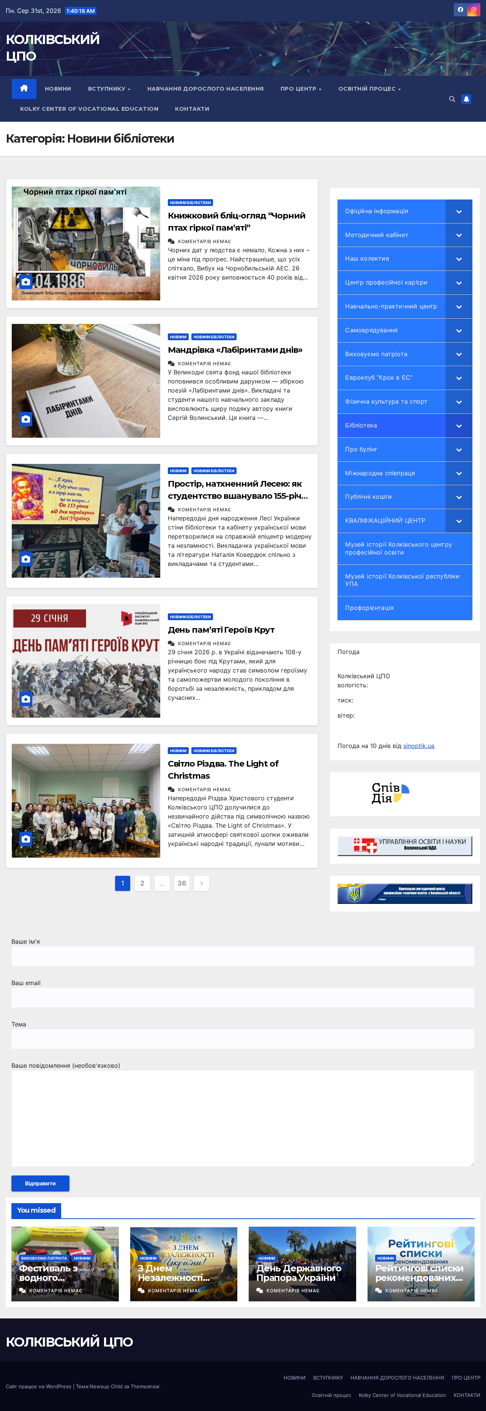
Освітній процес (368, 88)
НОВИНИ (58, 88)
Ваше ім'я (25, 941)
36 (181, 883)
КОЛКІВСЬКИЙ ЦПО (69, 1342)
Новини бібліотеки (190, 202)
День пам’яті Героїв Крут (221, 630)
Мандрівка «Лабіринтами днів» (235, 350)
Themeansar (145, 1386)
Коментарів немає (204, 241)
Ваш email (26, 983)
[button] (452, 99)
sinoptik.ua (418, 745)
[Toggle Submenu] (459, 211)
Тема (18, 1024)
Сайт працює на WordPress (39, 1386)
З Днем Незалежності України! (170, 1278)
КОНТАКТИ (192, 108)
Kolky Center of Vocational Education (89, 108)
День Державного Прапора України (298, 1273)
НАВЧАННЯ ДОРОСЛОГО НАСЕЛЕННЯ (205, 88)
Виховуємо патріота (44, 1258)
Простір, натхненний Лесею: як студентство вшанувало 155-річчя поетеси (239, 496)
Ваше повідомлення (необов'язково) (65, 1065)
